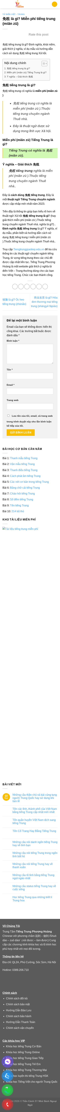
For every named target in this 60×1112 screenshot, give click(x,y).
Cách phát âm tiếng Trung (25, 476)
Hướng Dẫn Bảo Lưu (18, 1010)
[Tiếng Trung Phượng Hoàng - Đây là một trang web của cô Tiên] (19, 4)
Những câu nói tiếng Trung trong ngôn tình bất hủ (35, 855)
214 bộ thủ (18, 511)
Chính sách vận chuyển (20, 1028)
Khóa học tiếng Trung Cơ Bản (23, 1046)
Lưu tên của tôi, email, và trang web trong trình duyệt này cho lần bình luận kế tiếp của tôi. (30, 421)
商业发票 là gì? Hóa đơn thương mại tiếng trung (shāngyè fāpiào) (44, 302)
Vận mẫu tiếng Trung (22, 464)
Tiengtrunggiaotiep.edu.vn (28, 249)
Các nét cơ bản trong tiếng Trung (29, 481)
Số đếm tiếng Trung (21, 499)
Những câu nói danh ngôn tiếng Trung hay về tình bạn (35, 844)
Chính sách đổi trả (17, 998)
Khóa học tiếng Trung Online (23, 1052)
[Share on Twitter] (27, 286)
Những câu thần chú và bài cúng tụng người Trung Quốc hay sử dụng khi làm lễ (34, 798)
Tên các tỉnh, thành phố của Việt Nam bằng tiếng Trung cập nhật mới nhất (34, 811)
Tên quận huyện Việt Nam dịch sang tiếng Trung (34, 821)
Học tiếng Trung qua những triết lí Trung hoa (32, 899)
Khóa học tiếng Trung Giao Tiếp (25, 1058)
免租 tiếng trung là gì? (18, 68)
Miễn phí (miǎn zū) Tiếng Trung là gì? (26, 72)
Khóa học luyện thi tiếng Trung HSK (27, 1075)
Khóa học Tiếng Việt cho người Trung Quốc (32, 1081)
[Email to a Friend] (33, 286)
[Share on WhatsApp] (15, 286)
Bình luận (13, 340)
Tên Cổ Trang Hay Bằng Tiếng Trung (34, 831)
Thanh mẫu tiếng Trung (24, 458)
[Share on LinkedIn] (45, 286)
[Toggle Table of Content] (42, 63)
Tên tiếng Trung (19, 505)
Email (10, 385)
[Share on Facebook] (21, 286)
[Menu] (4, 4)
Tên (9, 369)
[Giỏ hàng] (54, 4)
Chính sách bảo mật (18, 1004)
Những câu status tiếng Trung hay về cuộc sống (34, 888)
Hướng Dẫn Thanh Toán (20, 1022)
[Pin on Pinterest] (39, 286)
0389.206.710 (20, 970)
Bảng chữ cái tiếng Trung (25, 487)
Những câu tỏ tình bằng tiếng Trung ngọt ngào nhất (33, 877)
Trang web (12, 400)
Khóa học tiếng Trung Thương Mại (26, 1070)
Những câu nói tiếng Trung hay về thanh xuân (32, 866)
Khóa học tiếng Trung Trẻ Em (23, 1064)
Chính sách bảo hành (18, 1016)
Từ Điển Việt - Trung (13, 14)
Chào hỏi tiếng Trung (22, 493)
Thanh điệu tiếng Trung (24, 470)
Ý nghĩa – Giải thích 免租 (20, 76)
